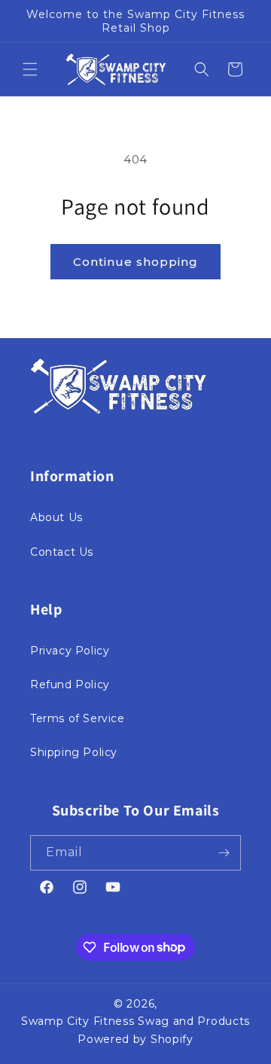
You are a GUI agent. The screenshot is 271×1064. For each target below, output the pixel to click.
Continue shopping (135, 262)
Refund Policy (70, 684)
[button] (30, 69)
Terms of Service (77, 718)
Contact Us (61, 552)
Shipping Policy (73, 752)
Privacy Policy (69, 650)
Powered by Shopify (135, 1039)
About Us (56, 517)
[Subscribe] (223, 852)
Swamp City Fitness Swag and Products (135, 1021)
